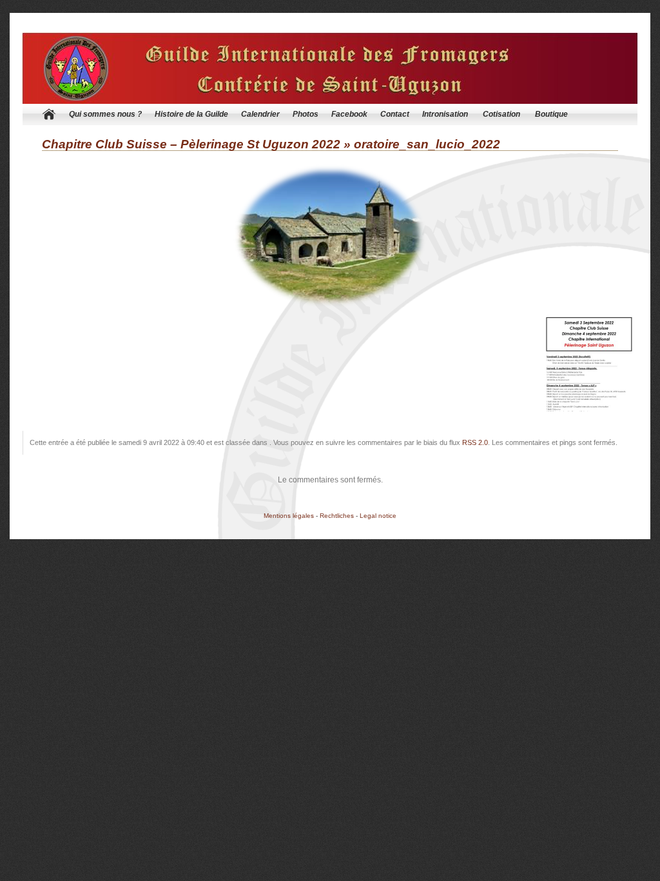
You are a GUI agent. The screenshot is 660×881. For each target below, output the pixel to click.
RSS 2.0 (475, 442)
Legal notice (378, 515)
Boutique (551, 114)
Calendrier (260, 114)
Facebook (349, 114)
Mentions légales (289, 515)
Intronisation (445, 114)
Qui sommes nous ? (105, 114)
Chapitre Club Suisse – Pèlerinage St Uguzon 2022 (191, 144)
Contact (394, 114)
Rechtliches (337, 515)
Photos (305, 114)
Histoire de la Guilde (191, 114)
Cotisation (501, 114)
